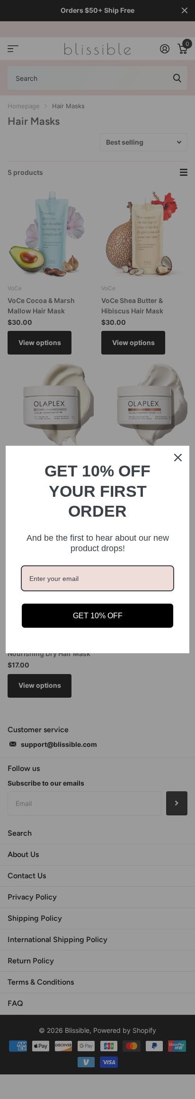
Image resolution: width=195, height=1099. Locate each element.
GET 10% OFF (98, 616)
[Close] (178, 457)
